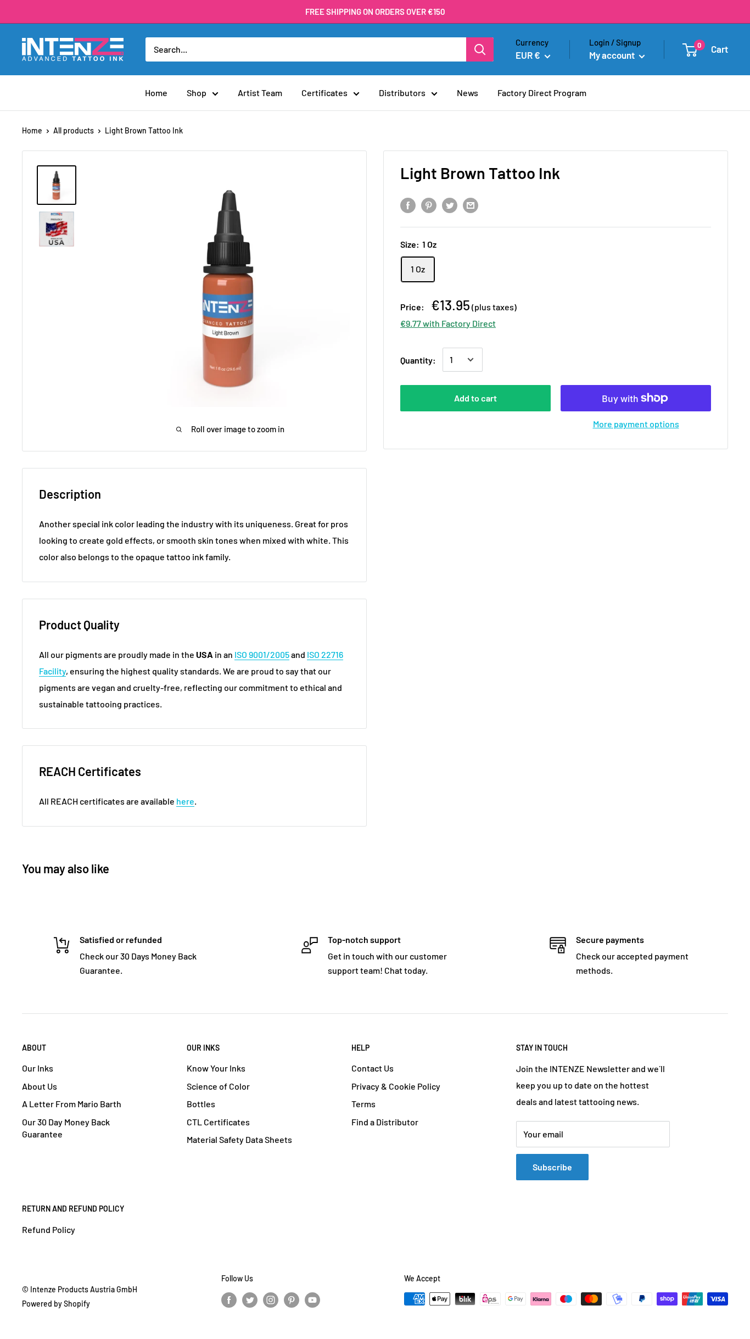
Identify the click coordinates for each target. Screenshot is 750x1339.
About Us (39, 1086)
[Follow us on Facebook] (229, 1300)
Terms (363, 1103)
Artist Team (260, 92)
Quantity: (418, 359)
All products (73, 130)
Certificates (324, 92)
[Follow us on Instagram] (270, 1300)
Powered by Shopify (56, 1303)
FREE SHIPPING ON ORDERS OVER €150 (375, 11)
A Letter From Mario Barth (71, 1103)
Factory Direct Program (541, 92)
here (185, 801)
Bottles (201, 1103)
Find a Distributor (384, 1122)
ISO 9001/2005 (261, 654)
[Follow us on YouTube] (312, 1300)
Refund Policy (48, 1229)
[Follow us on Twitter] (250, 1300)
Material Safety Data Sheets (239, 1139)
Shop (196, 92)
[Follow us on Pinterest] (291, 1300)
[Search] (480, 49)
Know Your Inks (216, 1068)
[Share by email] (470, 204)
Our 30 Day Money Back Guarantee (66, 1128)
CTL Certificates (218, 1122)
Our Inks (37, 1068)
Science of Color (218, 1086)
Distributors (402, 92)
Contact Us (372, 1068)
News (467, 92)
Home (156, 92)
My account (612, 54)
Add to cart (475, 398)
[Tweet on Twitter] (449, 204)
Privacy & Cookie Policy (395, 1086)
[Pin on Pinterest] (428, 204)
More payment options (636, 424)
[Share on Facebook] (408, 204)
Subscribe (552, 1167)
